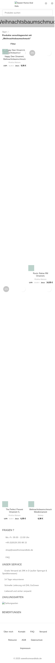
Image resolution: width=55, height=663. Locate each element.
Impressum (25, 648)
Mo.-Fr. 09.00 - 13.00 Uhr (17, 540)
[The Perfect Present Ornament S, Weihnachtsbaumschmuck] (14, 396)
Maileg (40, 515)
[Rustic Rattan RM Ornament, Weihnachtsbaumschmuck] (40, 160)
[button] (5, 51)
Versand (43, 631)
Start (4, 32)
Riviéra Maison (15, 62)
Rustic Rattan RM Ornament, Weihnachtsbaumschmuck (40, 276)
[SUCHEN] (50, 13)
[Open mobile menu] (3, 4)
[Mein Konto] (39, 4)
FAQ (8, 557)
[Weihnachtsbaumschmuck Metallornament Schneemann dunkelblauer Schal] (40, 396)
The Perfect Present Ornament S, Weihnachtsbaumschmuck (14, 512)
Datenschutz (37, 640)
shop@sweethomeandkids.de (19, 550)
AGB (24, 640)
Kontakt (21, 631)
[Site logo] (25, 4)
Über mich (8, 631)
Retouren (12, 640)
